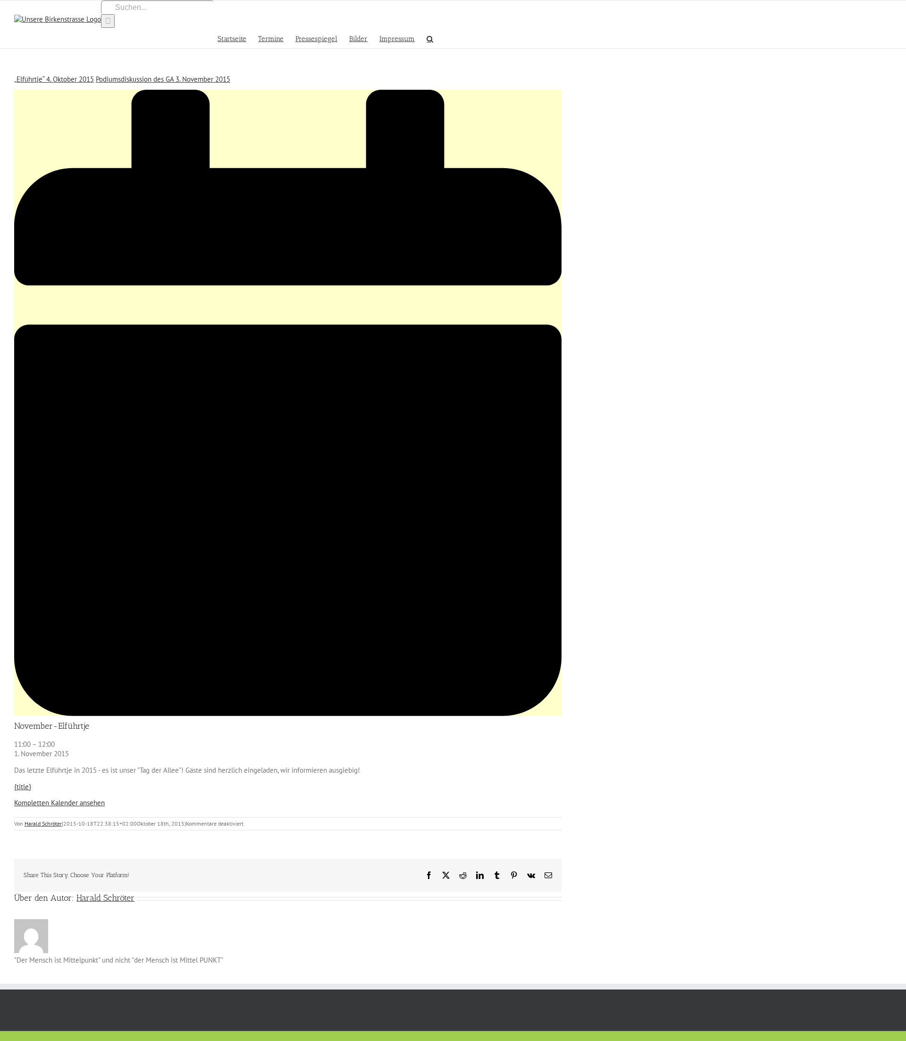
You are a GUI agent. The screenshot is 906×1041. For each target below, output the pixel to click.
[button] (430, 38)
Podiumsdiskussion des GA (163, 79)
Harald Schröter (43, 823)
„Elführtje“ (54, 79)
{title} (22, 786)
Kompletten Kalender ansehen (59, 802)
